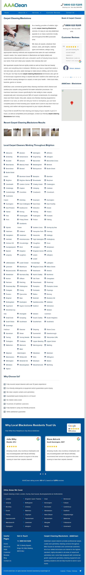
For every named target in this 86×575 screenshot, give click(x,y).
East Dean (36, 204)
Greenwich (67, 526)
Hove (48, 243)
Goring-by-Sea (52, 227)
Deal (46, 499)
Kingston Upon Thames (33, 499)
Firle (7, 216)
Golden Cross (37, 227)
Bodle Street (51, 169)
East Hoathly (51, 204)
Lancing (49, 251)
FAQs (5, 549)
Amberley (9, 157)
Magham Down (38, 267)
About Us (21, 13)
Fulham (66, 503)
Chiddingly (9, 188)
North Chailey (37, 274)
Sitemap (74, 571)
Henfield (9, 239)
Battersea (67, 518)
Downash (36, 200)
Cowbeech (36, 192)
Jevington (36, 247)
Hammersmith (10, 518)
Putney (8, 515)
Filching (35, 212)
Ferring (22, 212)
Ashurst (22, 161)
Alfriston (49, 153)
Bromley (8, 507)
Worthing (50, 365)
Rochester (47, 507)
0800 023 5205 (72, 4)
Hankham (23, 235)
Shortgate (23, 314)
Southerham (37, 322)
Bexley (46, 526)
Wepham (9, 353)
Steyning (36, 329)
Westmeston (10, 357)
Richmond (67, 499)
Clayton (22, 188)
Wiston (49, 361)
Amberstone (24, 157)
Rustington (23, 302)
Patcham (9, 282)
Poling (22, 290)
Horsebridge (24, 243)
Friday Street (24, 220)
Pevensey (50, 282)
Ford (7, 220)
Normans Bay (24, 274)
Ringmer (9, 298)
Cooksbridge (10, 192)
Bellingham (29, 503)
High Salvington (38, 239)
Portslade (36, 290)
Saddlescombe (38, 302)
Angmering (37, 157)
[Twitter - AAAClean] (80, 571)
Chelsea (28, 507)
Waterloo (28, 511)
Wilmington (9, 361)
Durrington (50, 200)
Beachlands (10, 165)
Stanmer (22, 329)
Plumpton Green (52, 286)
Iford (21, 247)
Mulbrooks (23, 271)
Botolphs (36, 176)
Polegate (9, 290)
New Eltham (48, 515)
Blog (5, 558)
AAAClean (12, 571)
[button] (63, 77)
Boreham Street (25, 176)
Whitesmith (23, 357)
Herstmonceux (24, 239)
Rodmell (36, 298)
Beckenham (48, 518)
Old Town (36, 278)
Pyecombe (23, 294)
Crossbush (50, 192)
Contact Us (70, 13)
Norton (8, 278)
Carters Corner (25, 184)
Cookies (62, 571)
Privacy (69, 571)
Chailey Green (38, 184)
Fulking (49, 220)
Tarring (8, 337)
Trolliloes (23, 341)
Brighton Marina (25, 180)
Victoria (8, 503)
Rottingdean (10, 302)
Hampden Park (38, 231)
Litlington (50, 255)
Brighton (9, 180)
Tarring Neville (24, 337)
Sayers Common (25, 306)
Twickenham (29, 518)
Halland (22, 231)
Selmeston (50, 306)
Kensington (48, 503)
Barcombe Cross (52, 161)
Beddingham (37, 165)
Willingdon (50, 357)
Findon (49, 212)
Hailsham (9, 231)
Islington (28, 526)
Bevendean (10, 169)
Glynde (8, 227)
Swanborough (51, 333)
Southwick (50, 322)
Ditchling (22, 200)
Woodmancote (38, 365)
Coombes (23, 192)
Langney (9, 255)
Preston (8, 294)
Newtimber (9, 274)
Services (35, 13)
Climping (36, 188)
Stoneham (9, 333)
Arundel (8, 161)
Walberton (9, 345)
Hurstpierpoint (11, 247)
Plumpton (36, 286)
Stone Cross (51, 329)
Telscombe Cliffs (52, 337)
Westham (50, 353)
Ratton (35, 294)
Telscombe (36, 337)
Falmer (8, 212)
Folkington (36, 216)
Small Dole (9, 318)
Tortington (9, 341)
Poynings (50, 290)
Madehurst (23, 267)
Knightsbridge (68, 515)
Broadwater (37, 180)
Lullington (50, 263)
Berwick (49, 165)
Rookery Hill (51, 298)
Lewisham (28, 522)
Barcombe (36, 161)
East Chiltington (25, 204)
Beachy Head (24, 165)
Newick (49, 271)
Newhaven (36, 271)
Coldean (49, 188)
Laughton (23, 255)
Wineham (36, 361)
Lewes (35, 255)
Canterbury (67, 507)
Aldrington (36, 153)
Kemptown (50, 247)
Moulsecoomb (11, 271)
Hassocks (36, 235)
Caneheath (9, 184)
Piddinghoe (23, 286)
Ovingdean (50, 278)
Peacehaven (37, 282)
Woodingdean (24, 365)
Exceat (49, 208)
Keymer (8, 251)
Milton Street (51, 267)
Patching (22, 282)
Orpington (9, 526)
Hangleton (9, 235)
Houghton (36, 243)
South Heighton (52, 318)
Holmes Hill (10, 243)
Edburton (36, 208)
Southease (23, 322)
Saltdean (50, 302)
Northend (50, 274)
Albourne (9, 153)
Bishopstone (37, 169)
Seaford (35, 306)
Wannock (23, 345)
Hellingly (49, 235)
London (22, 494)
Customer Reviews (53, 13)
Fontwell (49, 216)
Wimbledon (48, 511)
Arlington (50, 157)
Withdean (9, 365)
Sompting (23, 318)
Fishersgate (23, 216)
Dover (8, 511)
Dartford (66, 511)
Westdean (36, 353)
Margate (47, 522)
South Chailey (37, 318)
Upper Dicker (51, 341)
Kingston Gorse (38, 251)
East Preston (10, 208)
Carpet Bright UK (45, 571)
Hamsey (49, 231)
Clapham (28, 515)
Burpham (50, 180)
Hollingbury (51, 239)
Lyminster (9, 267)
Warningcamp (37, 345)
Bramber (50, 176)
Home (7, 13)
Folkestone (67, 522)
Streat (21, 333)
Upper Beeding (38, 341)
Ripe (21, 298)
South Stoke (10, 322)
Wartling (49, 345)
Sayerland (9, 306)
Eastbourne (23, 208)
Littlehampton (10, 263)
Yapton (8, 369)
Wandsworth (10, 522)
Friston (35, 220)
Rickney (49, 294)
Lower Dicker (24, 263)
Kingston (22, 251)
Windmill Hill (24, 361)
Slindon (35, 314)
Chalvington (51, 184)
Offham (22, 278)
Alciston (22, 153)
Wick (34, 357)
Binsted (22, 169)
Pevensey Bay (10, 286)
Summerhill (36, 333)
